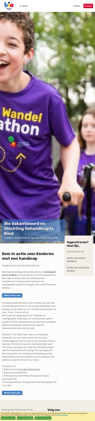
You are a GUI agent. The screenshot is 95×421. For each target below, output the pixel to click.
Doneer (88, 6)
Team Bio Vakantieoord (29, 369)
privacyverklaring (62, 415)
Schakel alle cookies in (8, 418)
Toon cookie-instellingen (25, 418)
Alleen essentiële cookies (43, 418)
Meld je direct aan (12, 295)
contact (76, 6)
